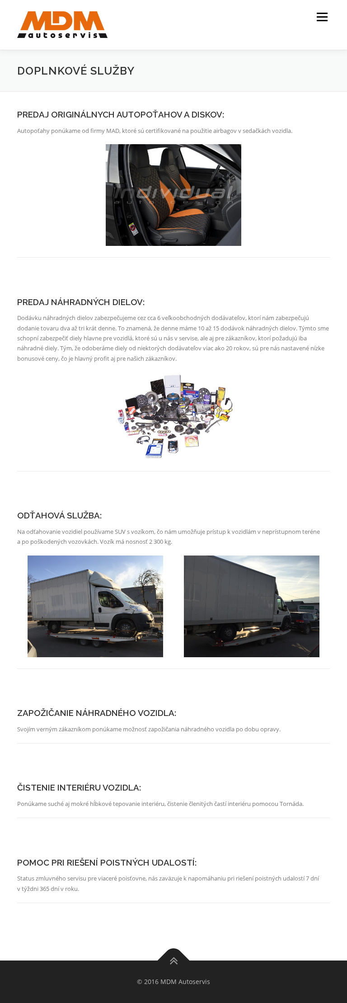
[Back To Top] (174, 961)
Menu (322, 17)
